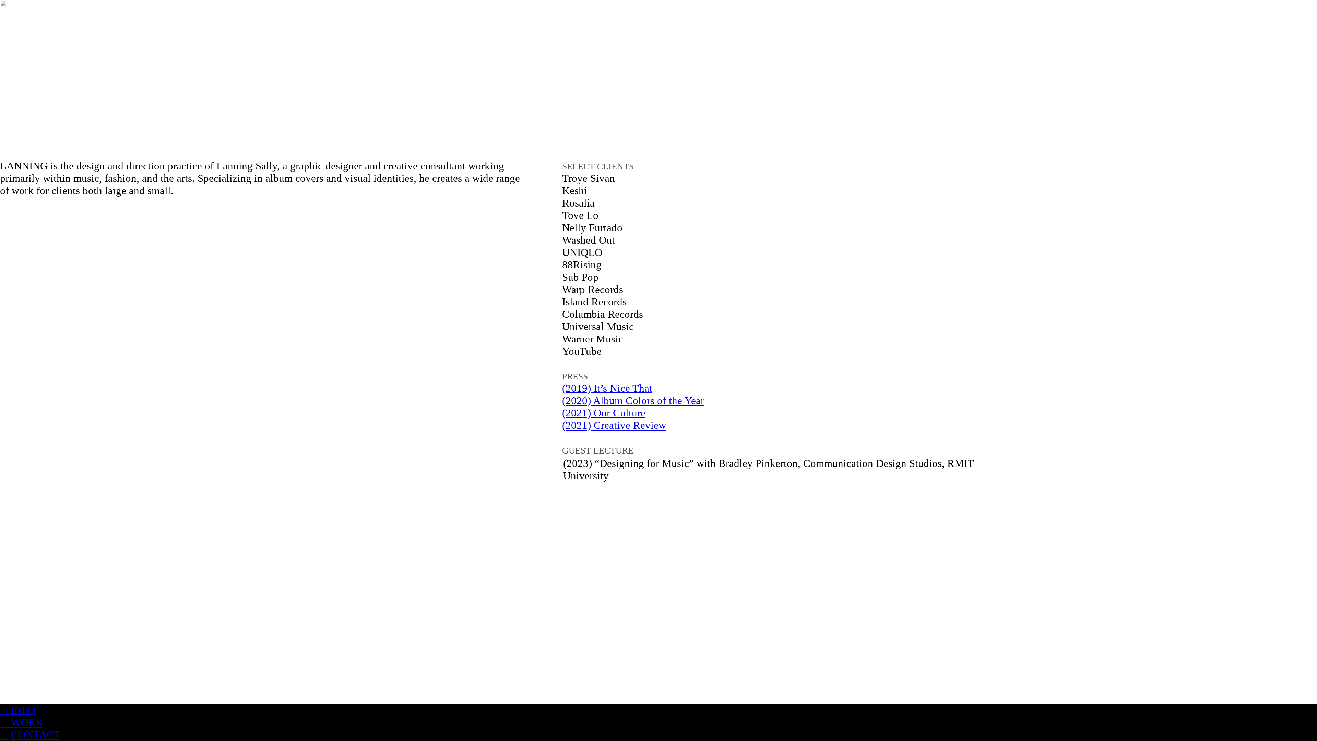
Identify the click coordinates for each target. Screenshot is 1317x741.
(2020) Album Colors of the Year (633, 401)
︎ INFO (17, 710)
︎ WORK (21, 722)
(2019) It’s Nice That (607, 388)
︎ (4, 735)
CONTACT (35, 735)
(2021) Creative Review (614, 425)
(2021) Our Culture (603, 413)
